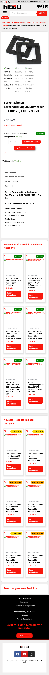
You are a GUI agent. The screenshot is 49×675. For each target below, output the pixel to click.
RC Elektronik (38, 22)
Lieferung (24, 615)
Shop (8, 22)
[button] (5, 153)
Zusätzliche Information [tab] (14, 177)
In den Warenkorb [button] (11, 294)
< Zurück (5, 18)
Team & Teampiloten (24, 619)
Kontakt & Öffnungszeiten (24, 606)
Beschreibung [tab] (10, 172)
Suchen (42, 13)
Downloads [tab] (9, 186)
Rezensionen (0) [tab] (11, 181)
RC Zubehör (27, 22)
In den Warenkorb (31, 142)
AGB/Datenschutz (24, 598)
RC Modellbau (17, 22)
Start (3, 22)
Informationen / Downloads (24, 612)
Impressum (24, 602)
